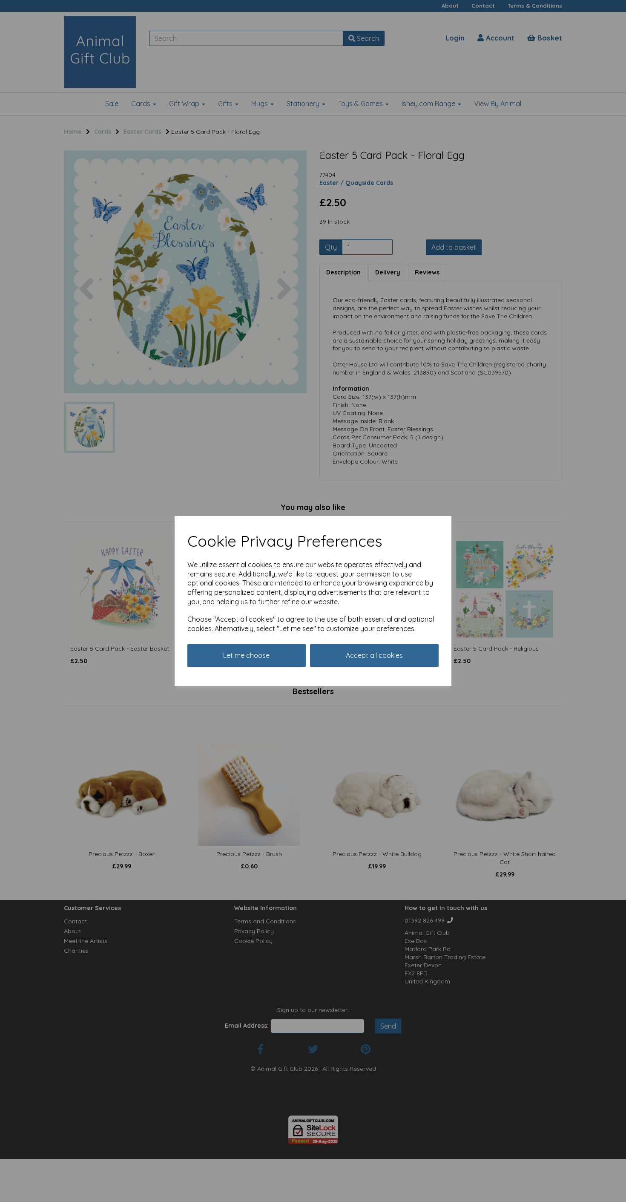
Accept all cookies (374, 655)
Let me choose (246, 655)
